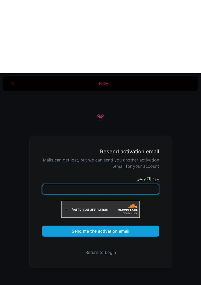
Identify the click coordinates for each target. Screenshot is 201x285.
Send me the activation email (100, 231)
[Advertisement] (100, 36)
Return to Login (100, 252)
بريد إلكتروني (147, 178)
